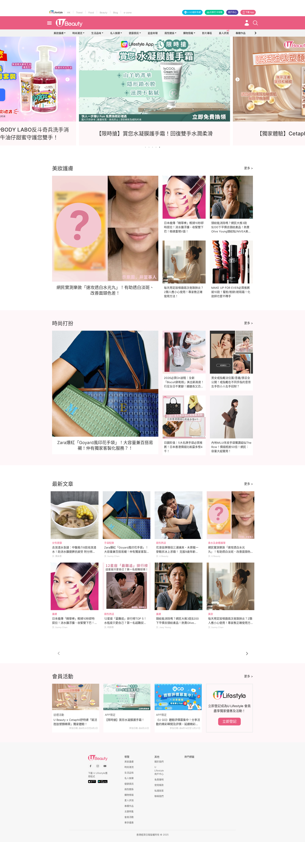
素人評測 (129, 800)
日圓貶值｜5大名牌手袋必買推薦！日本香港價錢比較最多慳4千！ (183, 447)
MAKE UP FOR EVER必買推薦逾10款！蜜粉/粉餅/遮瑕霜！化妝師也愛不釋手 (230, 292)
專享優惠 (129, 822)
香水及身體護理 (216, 542)
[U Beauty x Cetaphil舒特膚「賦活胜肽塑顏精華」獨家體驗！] (75, 697)
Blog (115, 12)
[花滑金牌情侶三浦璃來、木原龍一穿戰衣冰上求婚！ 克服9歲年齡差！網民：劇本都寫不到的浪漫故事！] (178, 515)
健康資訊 (134, 33)
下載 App (249, 12)
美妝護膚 (59, 33)
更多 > (248, 168)
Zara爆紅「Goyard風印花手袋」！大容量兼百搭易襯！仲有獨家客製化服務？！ (126, 552)
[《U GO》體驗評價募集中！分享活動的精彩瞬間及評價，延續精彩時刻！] (178, 697)
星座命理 (153, 33)
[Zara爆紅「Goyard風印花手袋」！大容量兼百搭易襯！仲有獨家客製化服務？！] (127, 515)
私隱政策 (159, 790)
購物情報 (188, 33)
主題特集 (129, 811)
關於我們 (159, 761)
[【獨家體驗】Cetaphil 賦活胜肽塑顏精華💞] (152, 79)
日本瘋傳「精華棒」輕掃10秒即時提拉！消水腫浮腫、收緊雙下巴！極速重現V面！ (184, 227)
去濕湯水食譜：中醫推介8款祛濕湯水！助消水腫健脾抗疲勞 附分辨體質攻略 (74, 552)
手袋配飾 (109, 542)
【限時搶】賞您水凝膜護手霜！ (124, 720)
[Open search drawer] (255, 23)
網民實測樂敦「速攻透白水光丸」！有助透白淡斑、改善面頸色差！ (229, 552)
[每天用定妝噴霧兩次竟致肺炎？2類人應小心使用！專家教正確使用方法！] (231, 586)
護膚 (54, 613)
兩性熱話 (161, 542)
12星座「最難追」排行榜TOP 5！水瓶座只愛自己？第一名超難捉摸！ (125, 623)
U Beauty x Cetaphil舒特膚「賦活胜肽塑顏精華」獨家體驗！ (75, 722)
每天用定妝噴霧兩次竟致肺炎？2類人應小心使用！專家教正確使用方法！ (184, 292)
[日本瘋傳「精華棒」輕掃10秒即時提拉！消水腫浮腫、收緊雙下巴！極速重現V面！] (74, 586)
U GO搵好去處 (194, 12)
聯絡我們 (159, 796)
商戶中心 (232, 12)
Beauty (103, 12)
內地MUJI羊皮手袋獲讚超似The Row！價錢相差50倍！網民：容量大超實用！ (231, 447)
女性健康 (57, 542)
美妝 (210, 613)
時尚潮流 (77, 33)
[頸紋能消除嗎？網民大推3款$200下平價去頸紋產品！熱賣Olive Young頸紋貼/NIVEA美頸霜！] (178, 586)
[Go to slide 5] (159, 147)
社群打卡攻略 (216, 12)
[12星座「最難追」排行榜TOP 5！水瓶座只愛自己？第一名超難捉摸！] (127, 586)
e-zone (128, 12)
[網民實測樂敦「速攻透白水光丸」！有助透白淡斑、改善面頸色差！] (231, 515)
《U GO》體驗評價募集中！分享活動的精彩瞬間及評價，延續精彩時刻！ (178, 722)
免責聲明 (159, 779)
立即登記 (229, 721)
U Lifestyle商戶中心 (159, 770)
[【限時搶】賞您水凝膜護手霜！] (127, 697)
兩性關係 (169, 33)
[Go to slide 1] (145, 147)
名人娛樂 (115, 33)
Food (91, 12)
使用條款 (159, 785)
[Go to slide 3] (152, 147)
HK (68, 12)
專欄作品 (129, 805)
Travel (79, 12)
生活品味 (96, 33)
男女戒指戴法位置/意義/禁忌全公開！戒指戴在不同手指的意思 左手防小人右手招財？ (231, 382)
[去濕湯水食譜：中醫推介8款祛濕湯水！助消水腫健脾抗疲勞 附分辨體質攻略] (74, 515)
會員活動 (129, 817)
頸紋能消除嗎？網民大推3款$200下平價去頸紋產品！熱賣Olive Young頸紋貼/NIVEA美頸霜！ (177, 623)
